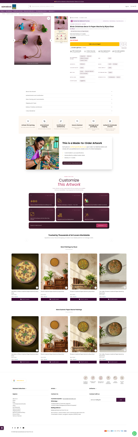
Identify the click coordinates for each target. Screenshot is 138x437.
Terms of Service (17, 416)
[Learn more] (80, 17)
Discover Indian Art (28, 11)
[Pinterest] (20, 428)
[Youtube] (23, 428)
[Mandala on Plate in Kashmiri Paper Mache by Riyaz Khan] (25, 271)
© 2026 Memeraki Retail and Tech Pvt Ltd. (22, 432)
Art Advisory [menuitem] (9, 11)
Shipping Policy (16, 410)
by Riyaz (72, 29)
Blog (14, 402)
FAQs (14, 400)
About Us (51, 11)
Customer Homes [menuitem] (17, 11)
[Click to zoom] (48, 18)
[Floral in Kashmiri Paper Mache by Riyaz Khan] (54, 271)
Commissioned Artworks (19, 404)
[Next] (51, 40)
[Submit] (30, 6)
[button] (98, 21)
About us (15, 398)
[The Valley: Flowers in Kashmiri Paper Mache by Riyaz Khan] (113, 271)
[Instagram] (15, 428)
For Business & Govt (41, 11)
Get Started (101, 225)
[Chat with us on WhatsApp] (134, 433)
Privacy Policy (16, 414)
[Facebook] (12, 428)
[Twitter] (17, 428)
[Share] (125, 44)
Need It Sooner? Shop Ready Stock (72, 163)
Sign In (127, 6)
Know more (124, 47)
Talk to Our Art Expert (95, 44)
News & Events (16, 409)
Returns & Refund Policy (19, 412)
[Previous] (13, 40)
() (134, 6)
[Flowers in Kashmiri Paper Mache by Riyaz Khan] (83, 271)
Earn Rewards (16, 407)
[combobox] (69, 6)
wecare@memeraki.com (69, 398)
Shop (2, 11)
